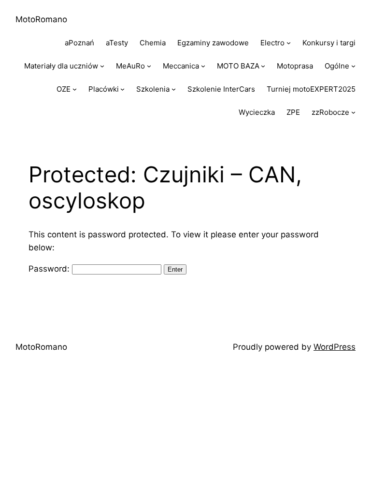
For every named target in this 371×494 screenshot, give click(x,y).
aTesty (117, 42)
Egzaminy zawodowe (213, 42)
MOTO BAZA (238, 65)
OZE (64, 89)
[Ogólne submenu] (353, 66)
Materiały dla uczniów (61, 65)
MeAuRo (130, 65)
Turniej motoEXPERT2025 (311, 89)
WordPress (335, 347)
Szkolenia (153, 89)
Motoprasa (295, 65)
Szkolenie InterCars (221, 89)
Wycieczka (257, 112)
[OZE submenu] (74, 89)
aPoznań (79, 42)
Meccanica (181, 65)
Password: (50, 269)
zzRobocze (330, 112)
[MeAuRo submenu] (149, 66)
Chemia (153, 42)
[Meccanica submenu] (203, 66)
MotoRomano (41, 19)
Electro (272, 42)
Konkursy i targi (329, 42)
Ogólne (337, 65)
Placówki (103, 89)
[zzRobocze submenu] (353, 112)
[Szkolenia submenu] (173, 89)
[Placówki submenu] (122, 89)
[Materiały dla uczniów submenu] (102, 66)
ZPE (293, 112)
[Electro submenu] (288, 43)
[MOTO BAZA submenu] (263, 66)
